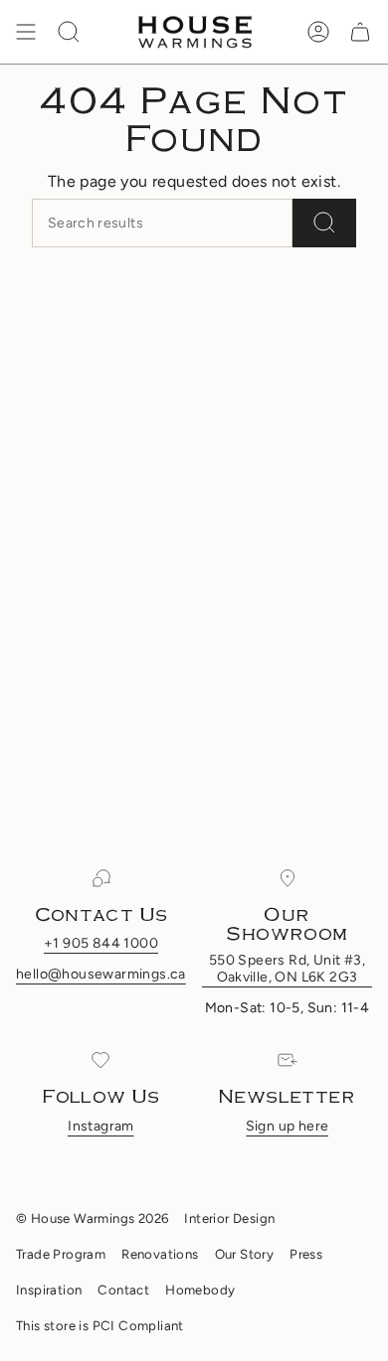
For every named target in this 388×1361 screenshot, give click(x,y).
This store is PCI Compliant (100, 1325)
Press (306, 1254)
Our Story (245, 1254)
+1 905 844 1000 (101, 943)
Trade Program (60, 1254)
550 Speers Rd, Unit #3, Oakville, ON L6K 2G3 (287, 968)
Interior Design (229, 1218)
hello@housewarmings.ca (101, 974)
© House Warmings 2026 (92, 1218)
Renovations (159, 1254)
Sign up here (287, 1126)
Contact (123, 1289)
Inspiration (49, 1289)
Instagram (101, 1126)
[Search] (324, 223)
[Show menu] (26, 32)
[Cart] (360, 32)
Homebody (200, 1289)
